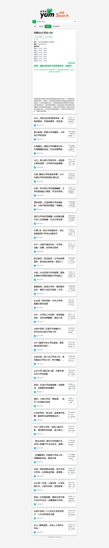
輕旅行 (48, 26)
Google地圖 (38, 37)
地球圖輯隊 (56, 26)
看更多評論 (71, 63)
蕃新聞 (41, 26)
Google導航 (48, 37)
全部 (35, 26)
